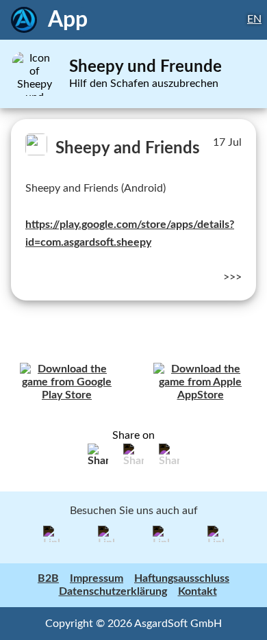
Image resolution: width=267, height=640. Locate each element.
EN (254, 19)
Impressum (96, 578)
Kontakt (197, 591)
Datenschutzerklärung (113, 591)
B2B (48, 578)
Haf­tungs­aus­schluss (181, 578)
